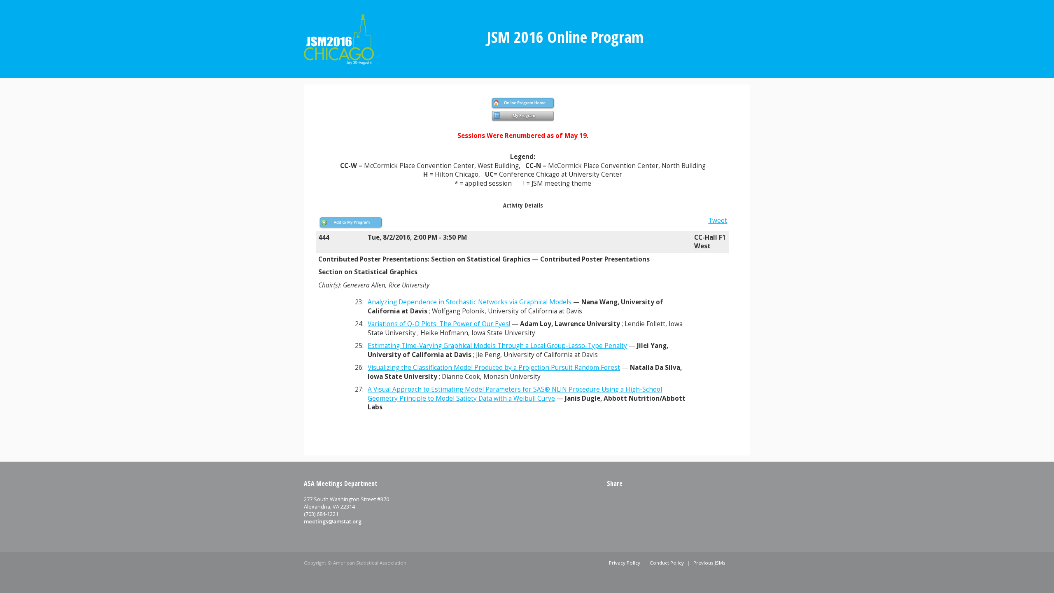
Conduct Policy (667, 563)
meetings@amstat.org (332, 521)
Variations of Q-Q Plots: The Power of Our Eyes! (439, 324)
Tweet (717, 220)
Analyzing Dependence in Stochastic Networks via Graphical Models (469, 302)
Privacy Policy (624, 563)
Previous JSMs (709, 563)
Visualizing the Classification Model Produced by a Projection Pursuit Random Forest (494, 367)
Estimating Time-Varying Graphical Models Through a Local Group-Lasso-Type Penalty (497, 345)
